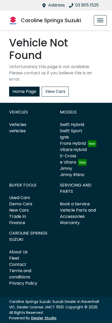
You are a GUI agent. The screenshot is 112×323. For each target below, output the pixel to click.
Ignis (64, 137)
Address (56, 5)
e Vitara (68, 162)
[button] (100, 20)
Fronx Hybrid (73, 143)
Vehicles (17, 125)
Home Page (24, 91)
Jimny (66, 168)
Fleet (14, 258)
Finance (17, 223)
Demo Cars (20, 204)
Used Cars (19, 198)
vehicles (17, 131)
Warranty (70, 223)
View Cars (55, 91)
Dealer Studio (44, 318)
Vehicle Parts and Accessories (78, 213)
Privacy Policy (23, 283)
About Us (18, 252)
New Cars (19, 210)
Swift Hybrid (72, 125)
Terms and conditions (20, 274)
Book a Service (75, 204)
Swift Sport (71, 131)
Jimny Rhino (72, 175)
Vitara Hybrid (73, 150)
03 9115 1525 (87, 5)
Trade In (17, 216)
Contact (17, 264)
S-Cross (68, 156)
